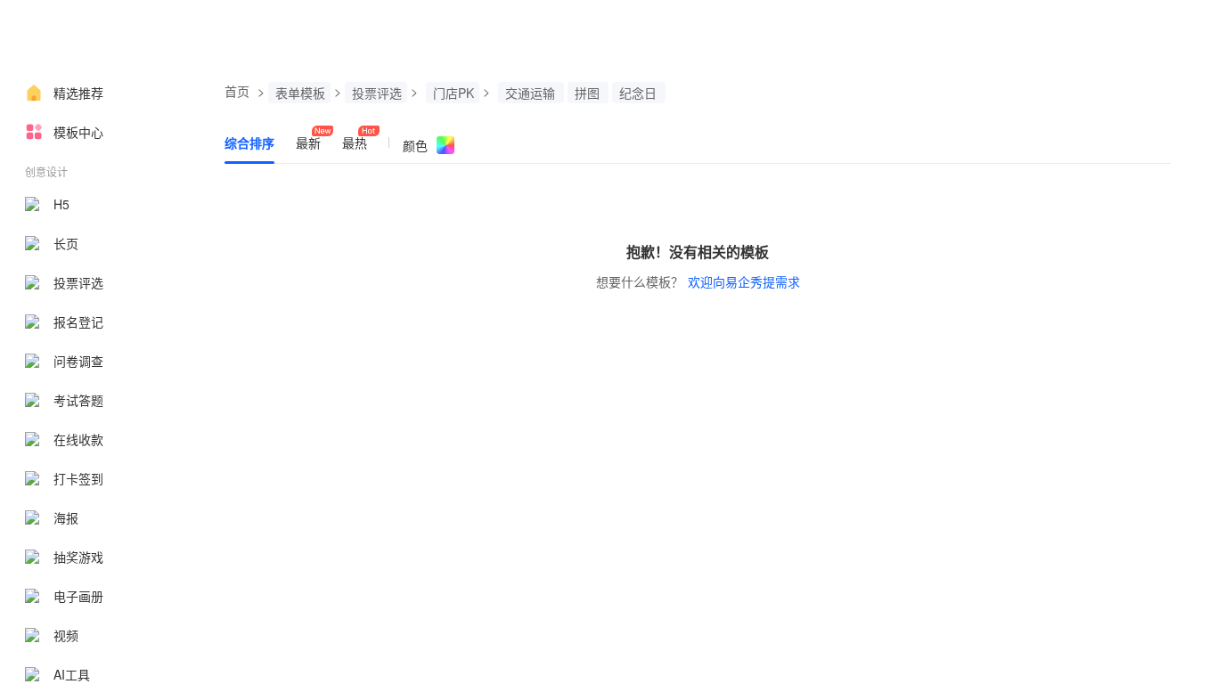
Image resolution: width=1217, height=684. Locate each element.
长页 (65, 243)
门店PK (453, 93)
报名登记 (78, 321)
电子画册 (78, 596)
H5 (61, 204)
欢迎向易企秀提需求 (744, 281)
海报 (65, 517)
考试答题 (78, 400)
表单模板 (300, 93)
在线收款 (78, 439)
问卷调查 (78, 361)
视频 (65, 635)
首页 (237, 91)
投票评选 (78, 282)
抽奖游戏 (78, 557)
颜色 (415, 145)
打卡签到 (78, 478)
